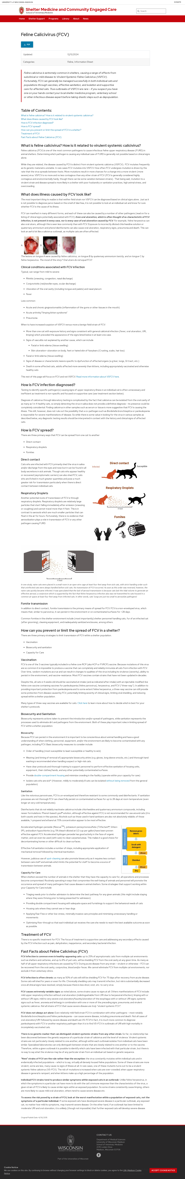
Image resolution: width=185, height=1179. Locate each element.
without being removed (118, 780)
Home (22, 18)
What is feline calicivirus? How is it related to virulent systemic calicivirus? (57, 115)
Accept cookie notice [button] (163, 1170)
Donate (177, 2)
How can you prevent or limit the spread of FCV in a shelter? (51, 129)
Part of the (73, 1159)
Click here (82, 703)
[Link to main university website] (73, 1143)
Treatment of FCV (30, 133)
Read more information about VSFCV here (97, 376)
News (85, 18)
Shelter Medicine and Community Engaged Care (71, 9)
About (76, 18)
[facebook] (99, 1155)
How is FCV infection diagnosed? (37, 122)
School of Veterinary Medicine (39, 12)
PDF (28, 44)
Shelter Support (37, 18)
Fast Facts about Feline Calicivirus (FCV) (41, 137)
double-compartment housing (49, 775)
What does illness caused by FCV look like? (42, 119)
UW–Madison (17, 2)
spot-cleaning (53, 858)
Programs (53, 18)
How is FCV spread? (31, 126)
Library (65, 18)
